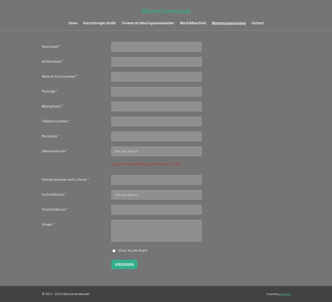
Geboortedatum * (54, 151)
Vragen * (48, 224)
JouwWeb (285, 294)
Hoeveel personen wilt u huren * (65, 179)
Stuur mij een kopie (132, 250)
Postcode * (49, 91)
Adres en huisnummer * (59, 76)
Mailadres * (50, 136)
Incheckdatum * (54, 194)
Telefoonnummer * (56, 121)
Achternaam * (52, 61)
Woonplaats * (52, 106)
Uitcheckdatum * (55, 209)
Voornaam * (51, 46)
